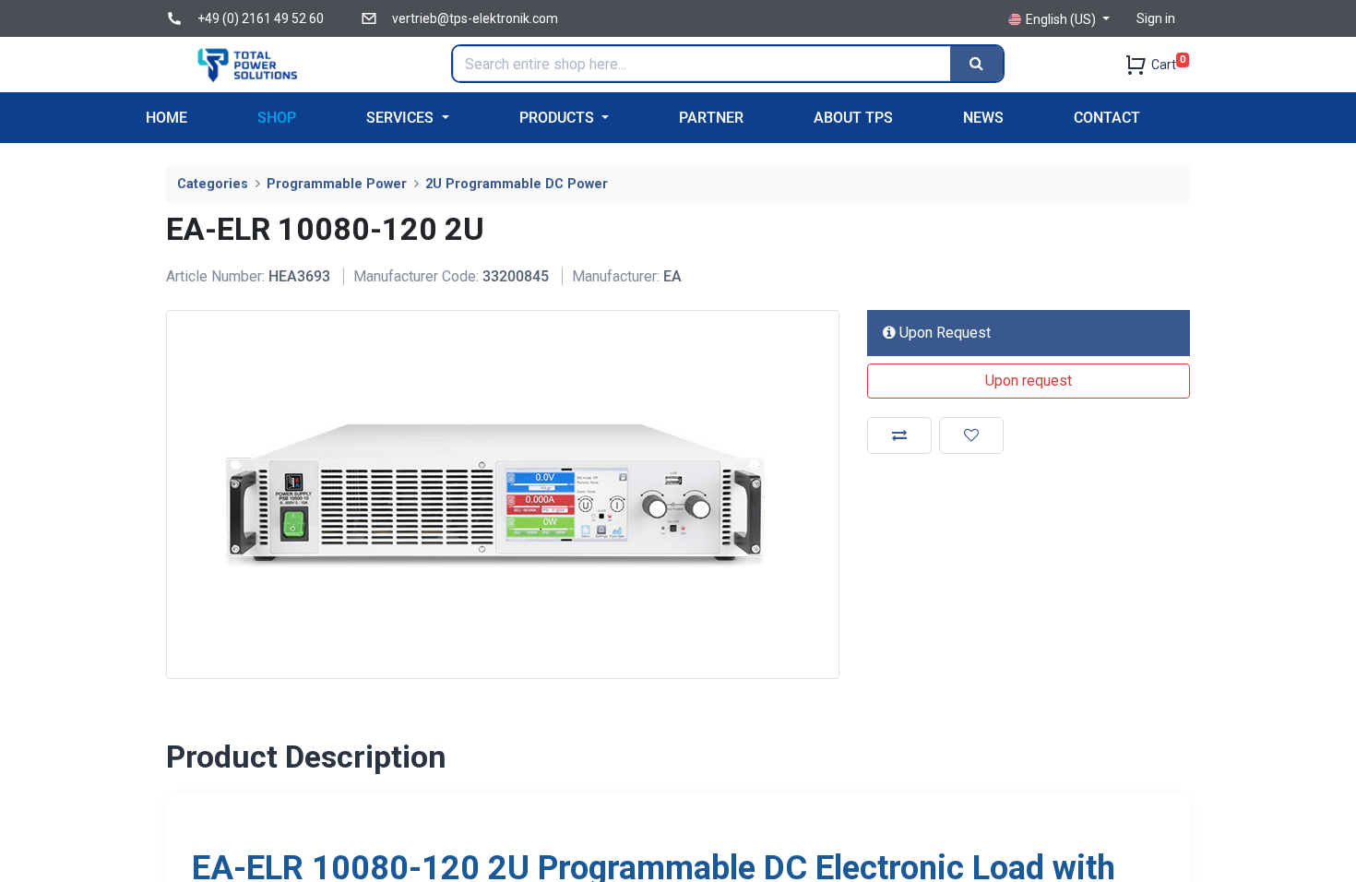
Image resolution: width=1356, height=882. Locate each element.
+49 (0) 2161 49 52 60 (260, 18)
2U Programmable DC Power (516, 184)
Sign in (1155, 18)
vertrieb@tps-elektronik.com (475, 18)
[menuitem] (166, 117)
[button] (1028, 381)
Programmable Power (337, 184)
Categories (212, 184)
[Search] (976, 63)
